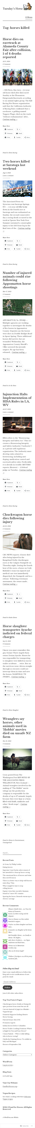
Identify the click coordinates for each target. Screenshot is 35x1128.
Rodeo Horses (13, 617)
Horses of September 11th (12, 1044)
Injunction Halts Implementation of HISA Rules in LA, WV (17, 400)
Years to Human (13, 919)
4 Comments (6, 744)
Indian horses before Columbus (14, 1026)
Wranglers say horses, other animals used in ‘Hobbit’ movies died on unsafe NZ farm (17, 727)
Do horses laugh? (19, 951)
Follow (7, 988)
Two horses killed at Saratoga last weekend (16, 165)
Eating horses (8, 867)
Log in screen (8, 1065)
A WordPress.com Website (10, 1117)
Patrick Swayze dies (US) (11, 1020)
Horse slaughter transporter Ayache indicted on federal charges (17, 631)
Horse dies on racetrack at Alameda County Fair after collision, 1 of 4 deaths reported (17, 48)
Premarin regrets (9, 1023)
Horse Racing (13, 153)
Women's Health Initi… (15, 909)
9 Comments (6, 644)
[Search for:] (12, 853)
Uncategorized (7, 842)
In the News (12, 385)
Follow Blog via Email (11, 969)
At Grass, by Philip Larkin (12, 864)
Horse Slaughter (14, 710)
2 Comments (6, 64)
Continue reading (10, 119)
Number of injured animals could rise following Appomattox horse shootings (17, 280)
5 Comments (6, 529)
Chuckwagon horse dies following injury (17, 518)
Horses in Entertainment (16, 840)
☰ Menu (28, 17)
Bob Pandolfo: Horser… (15, 935)
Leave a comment (8, 175)
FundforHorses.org (10, 1086)
